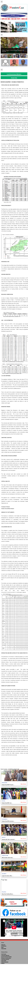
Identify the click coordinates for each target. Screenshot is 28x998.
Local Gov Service (5, 959)
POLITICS (4, 891)
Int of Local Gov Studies (6, 956)
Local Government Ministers (14, 74)
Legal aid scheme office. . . (7, 875)
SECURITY (4, 873)
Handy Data (14, 77)
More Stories (23, 784)
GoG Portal (3, 954)
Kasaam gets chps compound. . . (9, 839)
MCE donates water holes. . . (8, 857)
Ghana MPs (3, 960)
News (2, 947)
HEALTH (3, 837)
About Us (3, 944)
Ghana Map (3, 948)
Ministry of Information (6, 958)
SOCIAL (3, 800)
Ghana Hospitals (4, 961)
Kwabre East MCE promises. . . (8, 821)
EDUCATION (4, 782)
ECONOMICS (4, 819)
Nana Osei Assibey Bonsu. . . (8, 894)
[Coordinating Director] (5, 62)
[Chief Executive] (14, 62)
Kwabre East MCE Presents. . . (8, 784)
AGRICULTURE (5, 855)
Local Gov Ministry (5, 955)
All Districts (3, 945)
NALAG (2, 963)
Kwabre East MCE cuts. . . (7, 802)
